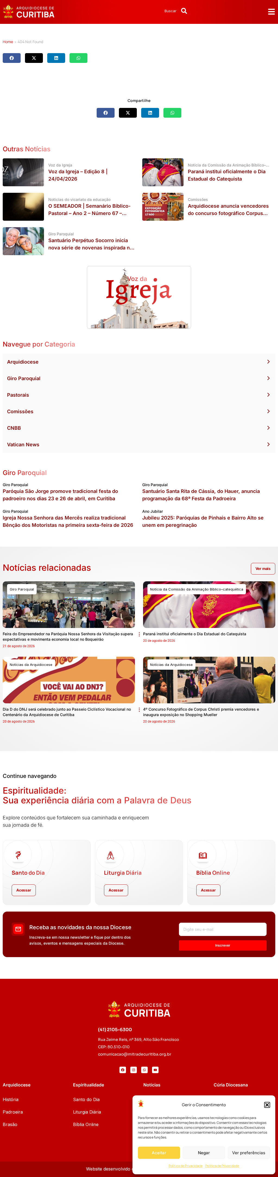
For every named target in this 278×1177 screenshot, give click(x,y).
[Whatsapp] (144, 1070)
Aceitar (159, 1152)
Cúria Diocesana (231, 1085)
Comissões (20, 411)
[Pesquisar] (184, 11)
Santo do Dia (86, 1099)
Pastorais (18, 395)
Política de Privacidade (186, 1165)
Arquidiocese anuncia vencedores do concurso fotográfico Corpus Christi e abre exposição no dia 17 (228, 213)
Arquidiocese (23, 362)
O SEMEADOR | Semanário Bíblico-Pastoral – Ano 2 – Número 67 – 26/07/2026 (89, 213)
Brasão (10, 1124)
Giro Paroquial (23, 378)
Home (8, 41)
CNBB (14, 428)
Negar (204, 1152)
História (10, 1099)
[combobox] (156, 11)
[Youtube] (155, 1070)
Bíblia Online (86, 1124)
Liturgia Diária (87, 1112)
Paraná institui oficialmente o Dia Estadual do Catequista (194, 633)
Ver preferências (248, 1152)
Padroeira (13, 1112)
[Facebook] (122, 1070)
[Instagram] (133, 1070)
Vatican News (23, 444)
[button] (267, 1105)
